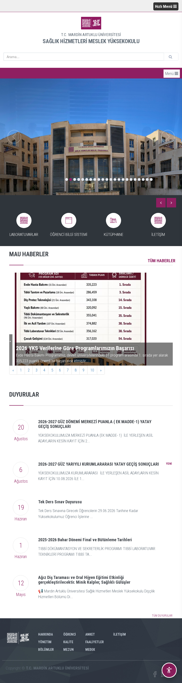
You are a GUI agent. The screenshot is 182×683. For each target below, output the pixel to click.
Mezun (68, 649)
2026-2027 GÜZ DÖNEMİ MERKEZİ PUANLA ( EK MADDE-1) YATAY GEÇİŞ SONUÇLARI (94, 424)
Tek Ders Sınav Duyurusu (60, 501)
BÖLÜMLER (46, 649)
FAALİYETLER (94, 642)
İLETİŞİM (119, 634)
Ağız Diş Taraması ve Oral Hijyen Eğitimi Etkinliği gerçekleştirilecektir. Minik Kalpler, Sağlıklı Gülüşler (84, 580)
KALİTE (68, 642)
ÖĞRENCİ (69, 634)
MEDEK (90, 649)
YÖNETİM (44, 642)
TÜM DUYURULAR (162, 615)
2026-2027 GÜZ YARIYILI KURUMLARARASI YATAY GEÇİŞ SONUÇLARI (98, 464)
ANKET (90, 634)
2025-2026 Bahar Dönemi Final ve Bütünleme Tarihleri (85, 539)
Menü (170, 73)
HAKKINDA (45, 634)
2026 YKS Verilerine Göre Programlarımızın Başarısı (69, 348)
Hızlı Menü (164, 6)
